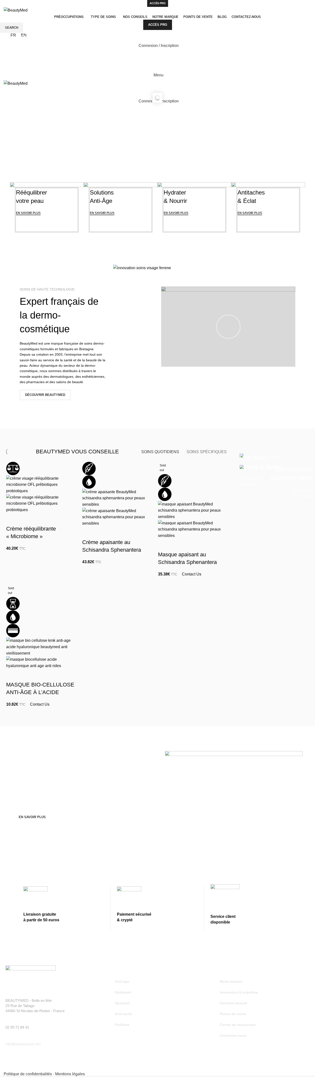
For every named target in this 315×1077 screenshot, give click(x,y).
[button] (228, 326)
